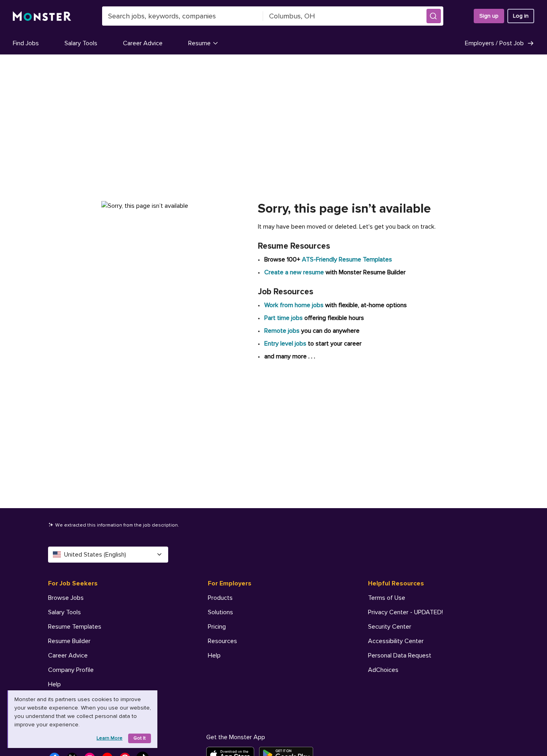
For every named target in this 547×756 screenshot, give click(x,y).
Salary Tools (80, 43)
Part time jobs (283, 318)
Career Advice (143, 43)
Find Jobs (26, 43)
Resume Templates (74, 627)
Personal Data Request (399, 655)
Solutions (220, 612)
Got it (139, 738)
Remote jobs (282, 331)
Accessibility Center (396, 641)
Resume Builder (69, 641)
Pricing (217, 627)
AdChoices (383, 670)
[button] (433, 16)
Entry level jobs (285, 344)
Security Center (389, 627)
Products (220, 598)
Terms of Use (386, 598)
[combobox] (182, 16)
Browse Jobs (66, 598)
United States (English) (95, 555)
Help (54, 684)
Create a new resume (295, 272)
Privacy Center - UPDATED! (405, 612)
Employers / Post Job (494, 43)
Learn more (110, 738)
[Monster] (42, 16)
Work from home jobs (294, 305)
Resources (222, 641)
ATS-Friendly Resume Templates (347, 259)
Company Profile (71, 670)
